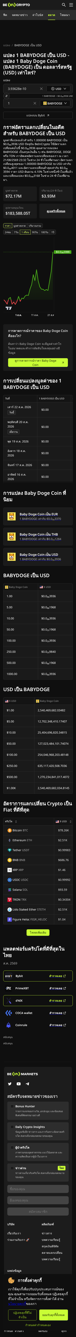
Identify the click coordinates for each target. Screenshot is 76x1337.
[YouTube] (18, 1084)
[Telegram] (27, 1084)
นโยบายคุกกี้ (17, 1304)
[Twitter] (9, 1084)
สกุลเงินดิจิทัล (50, 1246)
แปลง (6, 45)
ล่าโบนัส (37, 15)
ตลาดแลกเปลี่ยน (52, 1253)
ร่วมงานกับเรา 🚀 (18, 1240)
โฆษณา (65, 15)
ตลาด (51, 15)
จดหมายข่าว (20, 15)
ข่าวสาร (47, 1233)
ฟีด (5, 15)
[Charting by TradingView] (8, 308)
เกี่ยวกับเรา (14, 1233)
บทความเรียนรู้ (51, 1240)
